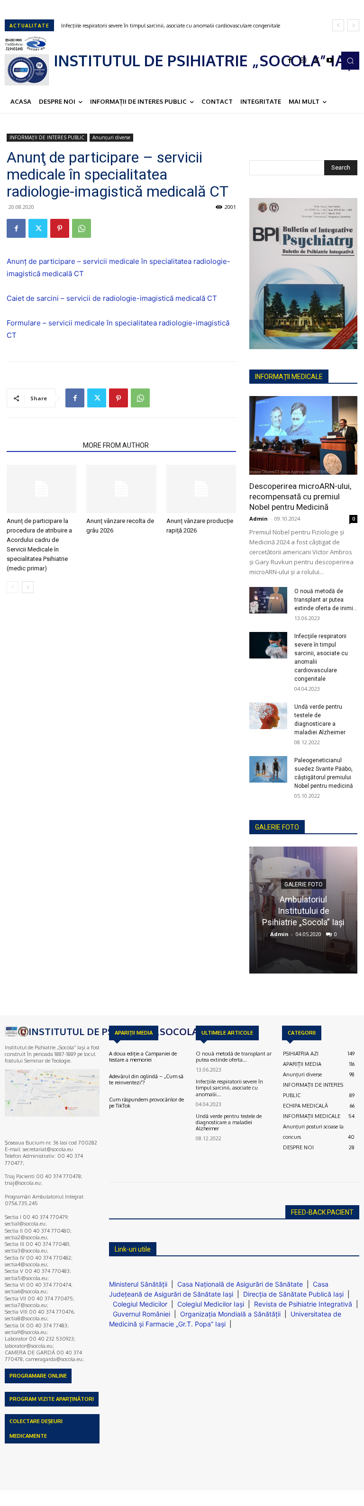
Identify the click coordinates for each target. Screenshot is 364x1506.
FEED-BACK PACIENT (322, 1212)
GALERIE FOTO (277, 827)
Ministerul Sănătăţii (138, 1284)
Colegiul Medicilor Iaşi (210, 1304)
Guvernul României (141, 1314)
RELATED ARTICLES (42, 445)
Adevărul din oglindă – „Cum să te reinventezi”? (146, 1079)
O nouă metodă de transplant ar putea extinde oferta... (234, 1056)
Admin (258, 518)
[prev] (338, 25)
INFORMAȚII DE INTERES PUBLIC (46, 137)
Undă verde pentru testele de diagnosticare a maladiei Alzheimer (144, 25)
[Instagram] (303, 60)
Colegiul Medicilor (140, 1304)
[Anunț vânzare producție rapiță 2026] (201, 489)
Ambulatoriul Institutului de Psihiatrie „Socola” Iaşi (303, 910)
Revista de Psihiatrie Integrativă (303, 1304)
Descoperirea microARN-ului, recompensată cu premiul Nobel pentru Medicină (300, 496)
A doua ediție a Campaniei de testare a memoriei (143, 1056)
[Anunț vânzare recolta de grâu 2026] (121, 489)
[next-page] (28, 587)
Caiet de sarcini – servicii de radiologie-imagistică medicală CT (112, 298)
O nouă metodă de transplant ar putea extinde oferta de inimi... (325, 600)
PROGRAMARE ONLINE (38, 1375)
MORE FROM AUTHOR (116, 445)
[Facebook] (290, 60)
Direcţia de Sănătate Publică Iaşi (293, 1294)
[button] (350, 61)
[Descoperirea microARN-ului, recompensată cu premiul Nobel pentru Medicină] (303, 435)
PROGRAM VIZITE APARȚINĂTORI (51, 1399)
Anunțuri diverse (111, 137)
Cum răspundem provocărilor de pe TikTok (146, 1102)
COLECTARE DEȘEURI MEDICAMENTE (36, 1428)
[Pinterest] (59, 228)
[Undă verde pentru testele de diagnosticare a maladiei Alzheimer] (268, 716)
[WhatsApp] (81, 228)
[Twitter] (316, 60)
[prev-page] (12, 587)
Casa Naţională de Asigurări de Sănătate (240, 1284)
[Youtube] (330, 60)
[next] (353, 25)
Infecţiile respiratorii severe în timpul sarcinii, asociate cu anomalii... (229, 1087)
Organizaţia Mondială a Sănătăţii (230, 1314)
